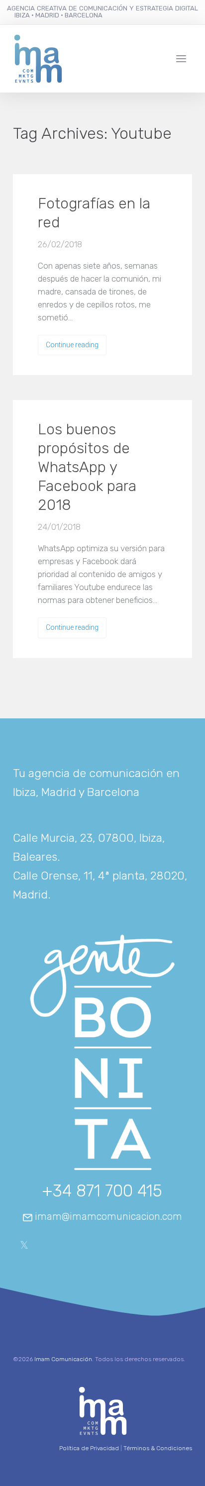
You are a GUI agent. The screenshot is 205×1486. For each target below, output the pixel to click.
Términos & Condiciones (157, 1448)
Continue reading (72, 345)
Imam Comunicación (63, 1359)
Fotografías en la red (94, 213)
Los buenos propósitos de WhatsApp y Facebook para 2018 (87, 467)
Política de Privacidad (89, 1448)
